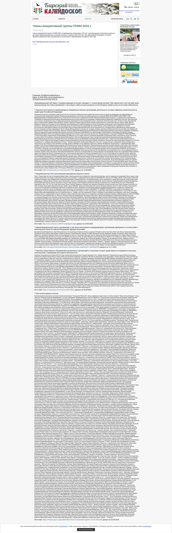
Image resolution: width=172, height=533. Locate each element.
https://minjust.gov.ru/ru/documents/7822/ (59, 290)
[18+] (57, 9)
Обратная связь (117, 19)
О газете (36, 19)
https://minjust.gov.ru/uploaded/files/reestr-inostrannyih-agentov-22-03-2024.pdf (72, 520)
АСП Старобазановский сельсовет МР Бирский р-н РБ (51, 42)
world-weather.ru (129, 12)
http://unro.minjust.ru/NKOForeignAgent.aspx (59, 224)
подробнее (63, 526)
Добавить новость (130, 55)
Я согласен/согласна (86, 529)
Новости (61, 19)
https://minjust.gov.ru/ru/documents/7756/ (59, 170)
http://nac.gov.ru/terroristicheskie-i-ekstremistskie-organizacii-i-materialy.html (71, 247)
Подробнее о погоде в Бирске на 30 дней (128, 10)
